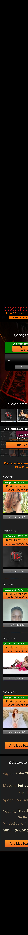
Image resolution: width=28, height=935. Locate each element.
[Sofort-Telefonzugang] (7, 317)
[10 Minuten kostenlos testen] (6, 317)
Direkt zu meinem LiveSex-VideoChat (17, 488)
